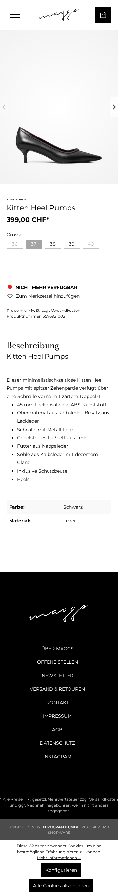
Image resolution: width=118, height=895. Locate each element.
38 (53, 244)
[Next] (114, 107)
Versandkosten (103, 799)
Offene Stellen (57, 662)
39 (72, 244)
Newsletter (57, 676)
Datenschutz (57, 743)
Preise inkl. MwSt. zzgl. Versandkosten (43, 310)
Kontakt (57, 703)
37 (33, 244)
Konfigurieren (61, 870)
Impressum (57, 716)
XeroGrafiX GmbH (61, 827)
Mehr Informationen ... (59, 857)
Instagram (57, 756)
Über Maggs (57, 649)
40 (91, 244)
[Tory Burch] (16, 201)
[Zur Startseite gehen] (59, 15)
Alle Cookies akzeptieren (61, 886)
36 (15, 244)
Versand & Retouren (57, 689)
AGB (57, 730)
